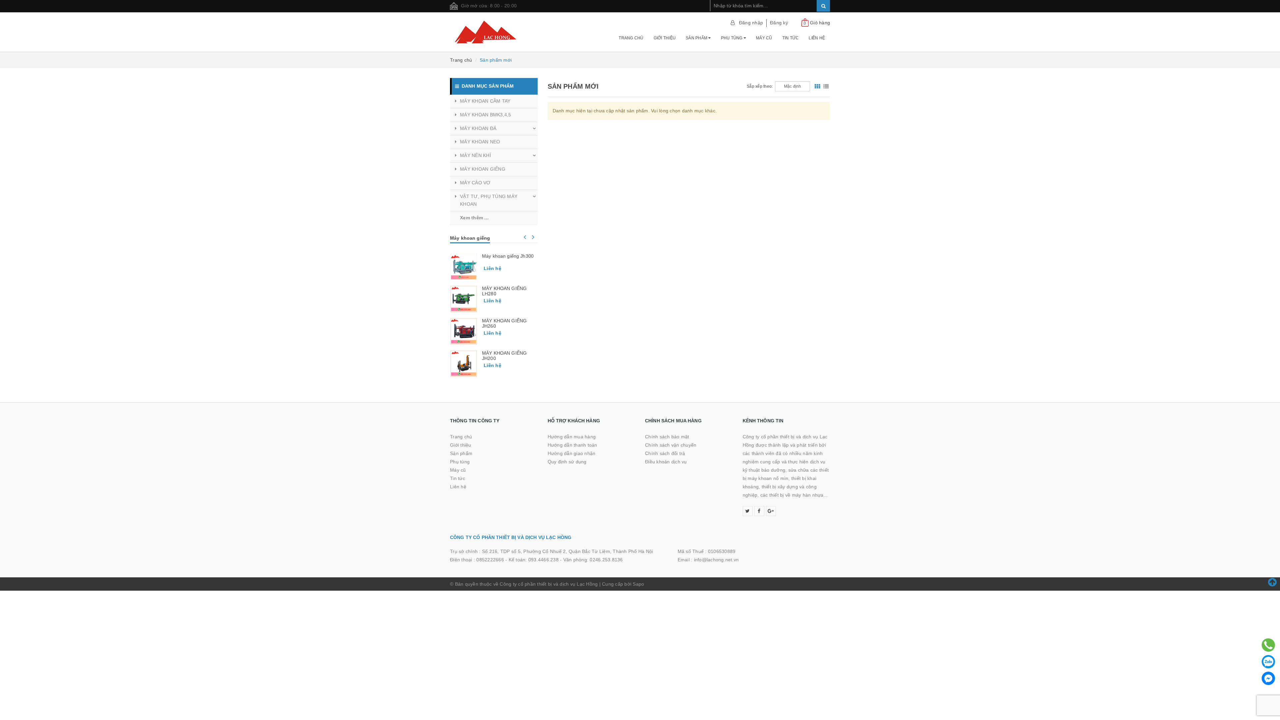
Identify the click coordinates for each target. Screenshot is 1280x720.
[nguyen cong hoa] (494, 32)
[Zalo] (1268, 661)
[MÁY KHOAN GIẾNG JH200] (463, 363)
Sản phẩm (697, 38)
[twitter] (747, 511)
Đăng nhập (751, 22)
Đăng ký (779, 22)
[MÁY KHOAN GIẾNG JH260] (463, 331)
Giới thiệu (665, 38)
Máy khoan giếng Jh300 (508, 256)
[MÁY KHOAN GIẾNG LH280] (463, 299)
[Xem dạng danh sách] (826, 86)
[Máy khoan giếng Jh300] (463, 266)
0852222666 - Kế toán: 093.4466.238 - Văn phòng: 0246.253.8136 (549, 559)
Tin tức (790, 38)
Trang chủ (631, 38)
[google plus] (771, 511)
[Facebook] (1268, 678)
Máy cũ (764, 38)
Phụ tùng (732, 38)
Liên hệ (817, 38)
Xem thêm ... (474, 217)
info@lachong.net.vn (716, 559)
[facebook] (759, 511)
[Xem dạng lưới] (817, 86)
